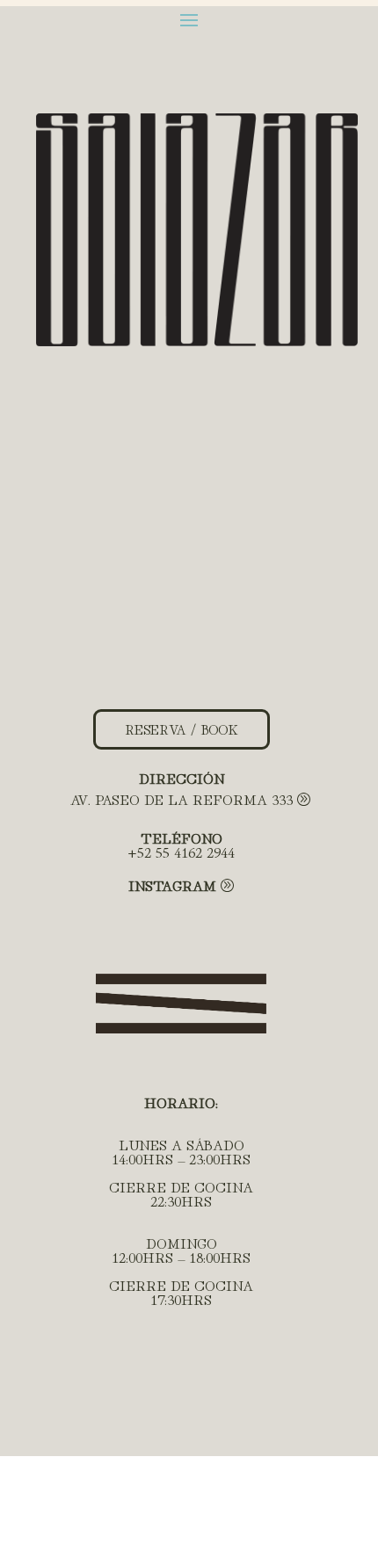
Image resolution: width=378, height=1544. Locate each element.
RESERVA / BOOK (181, 729)
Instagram (172, 884)
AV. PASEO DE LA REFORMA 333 (181, 798)
